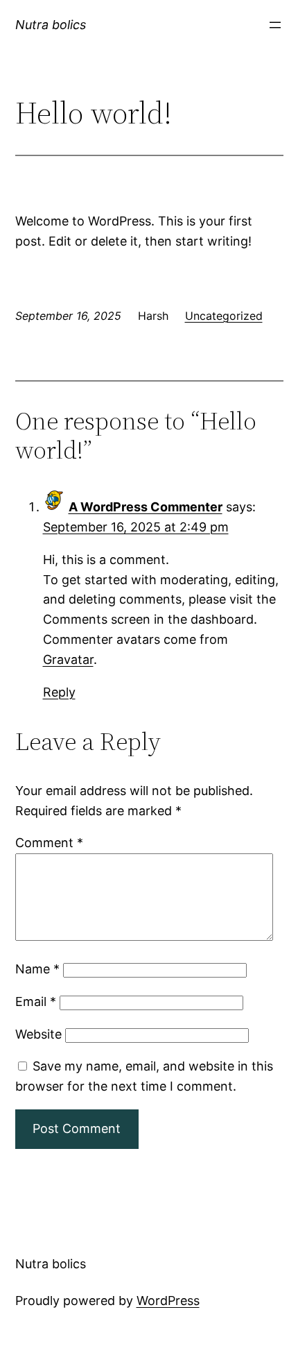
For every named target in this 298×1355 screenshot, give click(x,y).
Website (38, 1034)
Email (35, 1001)
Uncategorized (224, 316)
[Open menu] (275, 25)
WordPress (168, 1300)
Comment (49, 842)
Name (37, 969)
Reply (59, 692)
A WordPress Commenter (145, 507)
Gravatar (68, 659)
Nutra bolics (50, 24)
